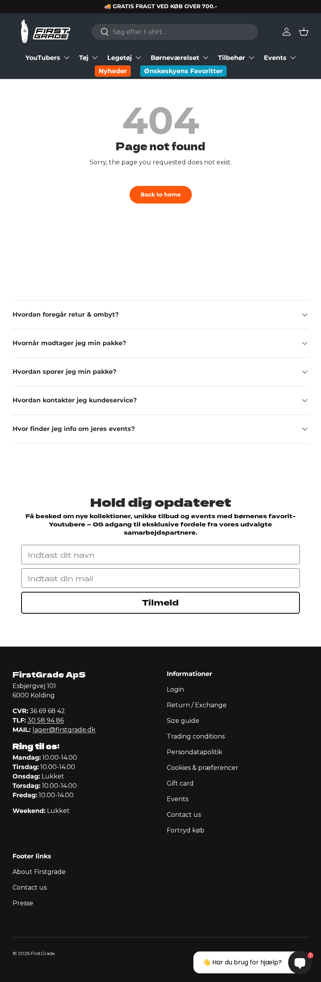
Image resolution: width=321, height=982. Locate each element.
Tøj (83, 57)
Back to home (161, 194)
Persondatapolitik (194, 752)
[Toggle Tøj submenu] (94, 57)
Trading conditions (196, 736)
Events (275, 57)
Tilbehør (231, 57)
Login (175, 689)
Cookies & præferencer (202, 767)
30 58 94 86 (45, 720)
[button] (303, 31)
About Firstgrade (39, 872)
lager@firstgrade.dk (64, 729)
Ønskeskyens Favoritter (183, 71)
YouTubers (42, 57)
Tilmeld (160, 603)
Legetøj (119, 57)
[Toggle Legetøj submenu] (138, 57)
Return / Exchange (197, 705)
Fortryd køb (185, 830)
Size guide (183, 720)
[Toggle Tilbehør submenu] (251, 57)
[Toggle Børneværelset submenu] (205, 57)
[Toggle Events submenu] (293, 57)
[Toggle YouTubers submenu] (66, 57)
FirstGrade (42, 953)
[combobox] (175, 32)
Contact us (184, 814)
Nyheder (113, 71)
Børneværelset (175, 57)
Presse (23, 903)
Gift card (180, 783)
